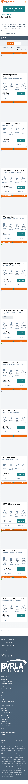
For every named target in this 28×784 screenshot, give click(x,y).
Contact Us (4, 710)
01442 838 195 (8, 642)
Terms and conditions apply (17, 633)
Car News (3, 699)
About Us (3, 708)
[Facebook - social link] (2, 655)
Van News (3, 687)
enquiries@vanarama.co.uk (8, 650)
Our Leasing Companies (7, 729)
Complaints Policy (5, 717)
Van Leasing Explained (6, 683)
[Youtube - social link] (11, 655)
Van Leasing (4, 679)
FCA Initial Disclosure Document (9, 716)
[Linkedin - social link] (8, 655)
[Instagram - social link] (5, 655)
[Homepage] (8, 2)
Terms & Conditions (6, 723)
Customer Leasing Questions (8, 688)
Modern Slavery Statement (7, 725)
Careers (3, 714)
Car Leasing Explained (6, 697)
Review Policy (4, 734)
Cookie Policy (4, 721)
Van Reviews (4, 685)
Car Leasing (4, 696)
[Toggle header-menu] (25, 2)
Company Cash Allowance (7, 701)
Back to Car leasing (7, 14)
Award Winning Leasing (7, 712)
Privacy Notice (4, 719)
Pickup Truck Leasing (6, 681)
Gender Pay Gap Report (7, 727)
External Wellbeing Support (8, 732)
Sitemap (3, 730)
